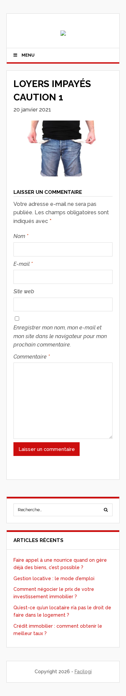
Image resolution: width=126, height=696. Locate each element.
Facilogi (83, 671)
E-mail (23, 264)
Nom (20, 236)
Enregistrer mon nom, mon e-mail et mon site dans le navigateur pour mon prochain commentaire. (60, 336)
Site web (23, 291)
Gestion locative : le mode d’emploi (53, 578)
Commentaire (31, 357)
